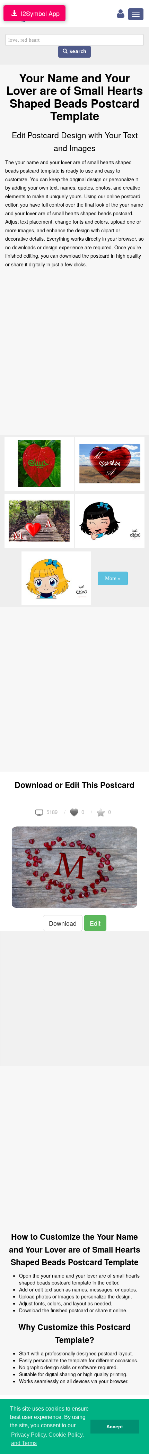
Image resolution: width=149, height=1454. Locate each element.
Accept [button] (114, 1426)
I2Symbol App (38, 13)
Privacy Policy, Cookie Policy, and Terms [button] (47, 1439)
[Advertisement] (74, 353)
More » (113, 578)
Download (63, 923)
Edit (95, 923)
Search (77, 51)
